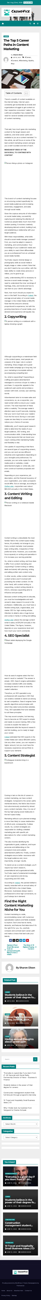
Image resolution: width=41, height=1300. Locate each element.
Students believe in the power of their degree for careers (20, 997)
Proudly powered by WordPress (12, 1283)
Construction (10, 1219)
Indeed (30, 295)
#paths (31, 61)
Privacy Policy (5, 1295)
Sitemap (14, 1295)
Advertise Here (18, 1290)
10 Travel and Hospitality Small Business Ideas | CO (19, 1247)
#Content (14, 61)
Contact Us (28, 1290)
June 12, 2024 (12, 1183)
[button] (30, 24)
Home (3, 1290)
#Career (28, 57)
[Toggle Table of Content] (25, 93)
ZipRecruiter (9, 486)
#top (12, 64)
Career (6, 36)
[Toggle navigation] (38, 23)
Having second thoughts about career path (19, 1040)
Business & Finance (11, 1173)
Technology (9, 1242)
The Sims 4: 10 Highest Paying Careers (28, 947)
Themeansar (20, 1285)
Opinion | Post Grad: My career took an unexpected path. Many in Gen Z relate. (13, 949)
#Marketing (23, 61)
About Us (9, 1290)
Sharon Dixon (18, 55)
